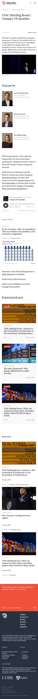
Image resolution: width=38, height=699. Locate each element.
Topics (23, 614)
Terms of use (6, 689)
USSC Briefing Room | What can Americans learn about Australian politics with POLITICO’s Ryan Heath (19, 412)
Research (24, 616)
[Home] (2, 3)
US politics (5, 32)
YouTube (24, 658)
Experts (23, 626)
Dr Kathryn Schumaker (16, 484)
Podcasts (5, 9)
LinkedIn (24, 655)
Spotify (21, 274)
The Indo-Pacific (9, 366)
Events (23, 621)
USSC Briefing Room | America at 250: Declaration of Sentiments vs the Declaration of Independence (18, 330)
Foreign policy (7, 512)
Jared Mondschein (9, 177)
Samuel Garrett (24, 180)
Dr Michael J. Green (15, 529)
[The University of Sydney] (21, 678)
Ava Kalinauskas (9, 183)
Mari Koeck (25, 484)
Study (22, 619)
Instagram (25, 657)
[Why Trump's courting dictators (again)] (19, 498)
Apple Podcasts (8, 274)
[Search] (30, 3)
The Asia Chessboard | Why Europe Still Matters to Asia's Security (16, 370)
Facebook (25, 652)
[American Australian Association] (7, 677)
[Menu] (35, 3)
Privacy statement (8, 687)
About (22, 624)
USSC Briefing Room (18, 9)
